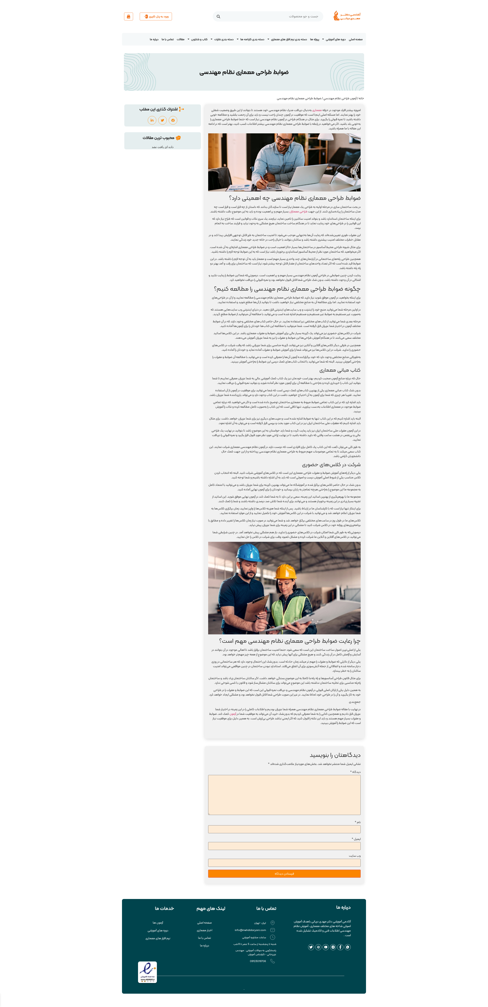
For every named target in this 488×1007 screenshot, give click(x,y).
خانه (361, 98)
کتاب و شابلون (199, 39)
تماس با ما (168, 39)
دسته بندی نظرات (224, 39)
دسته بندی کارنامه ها (252, 39)
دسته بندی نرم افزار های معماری (289, 39)
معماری (317, 110)
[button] (173, 120)
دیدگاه (355, 771)
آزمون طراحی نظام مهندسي (339, 98)
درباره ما (154, 39)
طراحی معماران (298, 211)
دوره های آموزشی (336, 39)
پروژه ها (314, 39)
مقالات (181, 39)
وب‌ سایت (355, 855)
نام (358, 822)
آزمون (233, 713)
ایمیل (356, 838)
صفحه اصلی (356, 39)
